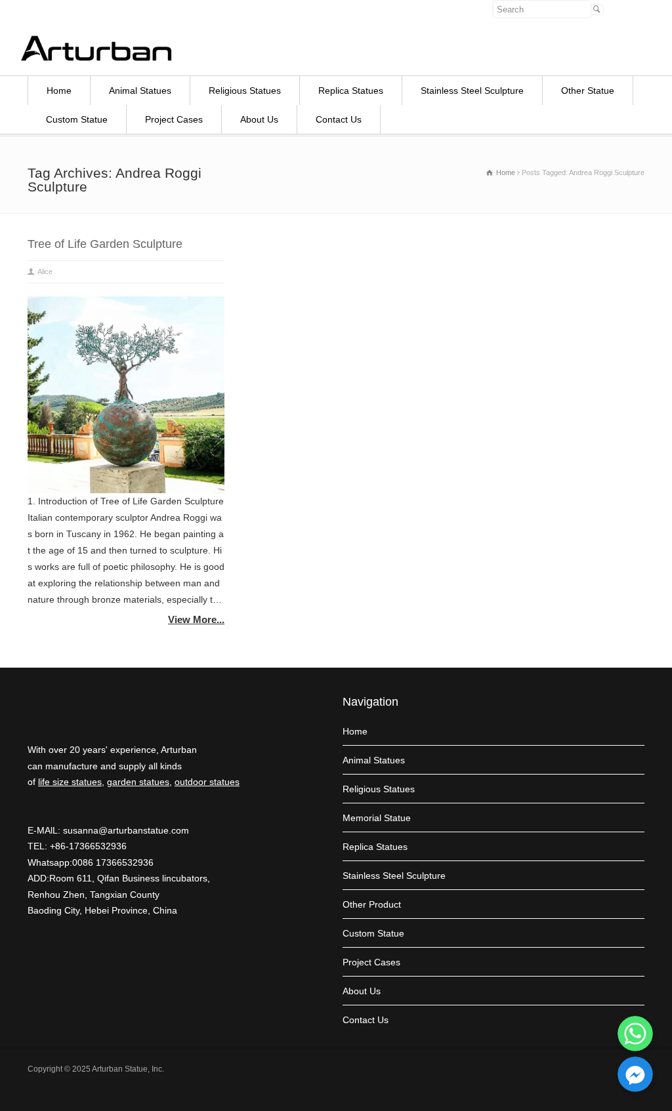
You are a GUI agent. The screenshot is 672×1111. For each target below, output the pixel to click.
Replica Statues (350, 90)
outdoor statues (207, 782)
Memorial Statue (377, 818)
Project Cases (174, 119)
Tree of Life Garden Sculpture (105, 244)
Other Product (372, 904)
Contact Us (339, 119)
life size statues (70, 782)
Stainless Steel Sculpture (472, 90)
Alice (44, 271)
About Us (259, 119)
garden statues (138, 782)
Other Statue (587, 90)
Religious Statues (245, 90)
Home (59, 90)
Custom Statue (77, 119)
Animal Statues (140, 90)
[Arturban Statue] (96, 57)
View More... (196, 619)
